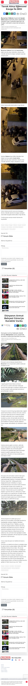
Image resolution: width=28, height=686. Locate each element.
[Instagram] (19, 660)
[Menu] (25, 2)
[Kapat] (26, 682)
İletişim (2, 665)
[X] (15, 660)
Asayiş (6, 224)
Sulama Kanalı (4, 570)
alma (2, 20)
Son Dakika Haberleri (18, 227)
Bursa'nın (4, 18)
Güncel (23, 224)
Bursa (2, 224)
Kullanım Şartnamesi (5, 667)
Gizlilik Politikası (4, 671)
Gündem (3, 227)
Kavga (10, 224)
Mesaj (3, 246)
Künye (2, 664)
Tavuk (19, 224)
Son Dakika (9, 227)
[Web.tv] (22, 660)
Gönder (4, 264)
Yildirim (15, 224)
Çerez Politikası (4, 670)
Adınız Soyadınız (6, 240)
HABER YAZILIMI (4, 678)
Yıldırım (11, 18)
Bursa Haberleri (4, 229)
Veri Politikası (3, 668)
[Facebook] (12, 660)
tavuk (23, 18)
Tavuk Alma (12, 229)
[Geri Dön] (2, 2)
